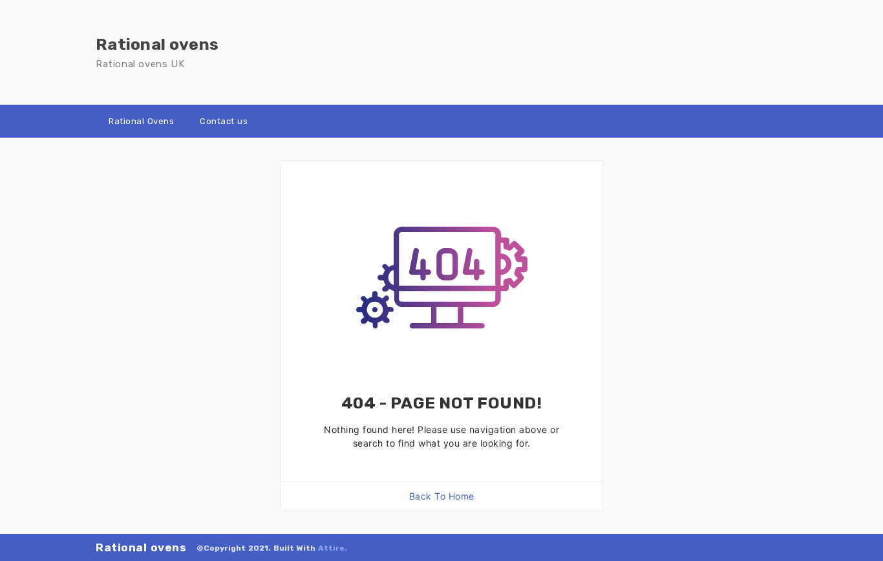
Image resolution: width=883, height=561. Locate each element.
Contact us (224, 121)
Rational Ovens (141, 121)
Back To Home (441, 496)
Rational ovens (141, 547)
